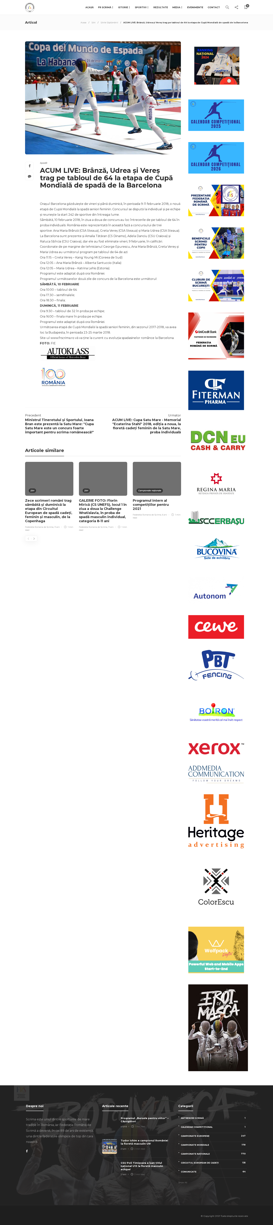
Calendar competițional (213, 1127)
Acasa (83, 22)
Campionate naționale (149, 490)
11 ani (57, 527)
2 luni (123, 1149)
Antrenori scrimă (213, 1118)
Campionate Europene (213, 1135)
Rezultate (160, 7)
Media (176, 7)
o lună (124, 1126)
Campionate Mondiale (213, 1144)
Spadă (43, 162)
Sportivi (141, 7)
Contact (214, 7)
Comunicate (213, 1171)
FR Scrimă (104, 7)
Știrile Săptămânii (109, 22)
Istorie (123, 7)
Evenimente (195, 7)
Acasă (89, 7)
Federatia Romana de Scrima (39, 527)
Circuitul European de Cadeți (213, 1162)
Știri (93, 22)
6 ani (164, 514)
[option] (49, 497)
